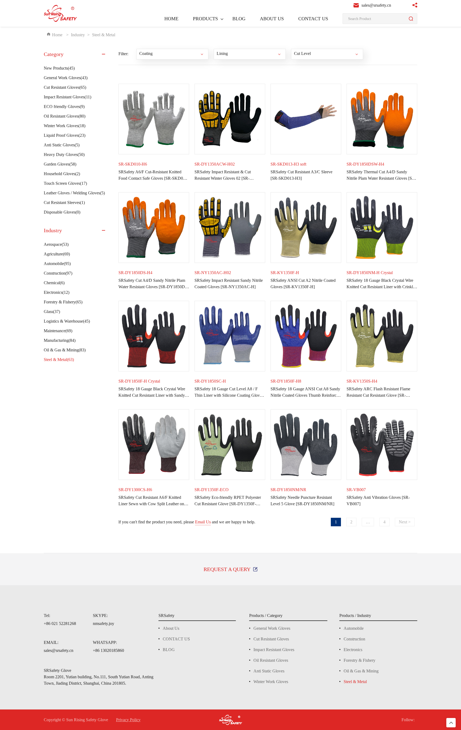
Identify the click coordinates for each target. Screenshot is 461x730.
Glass (52, 311)
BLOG (238, 18)
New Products (59, 68)
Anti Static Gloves (62, 145)
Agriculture (57, 254)
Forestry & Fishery (63, 302)
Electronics (56, 292)
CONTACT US (313, 18)
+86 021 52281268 (60, 623)
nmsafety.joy (103, 623)
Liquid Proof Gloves (64, 135)
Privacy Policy (128, 720)
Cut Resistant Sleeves (64, 202)
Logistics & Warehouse (67, 321)
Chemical (54, 282)
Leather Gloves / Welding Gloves (74, 193)
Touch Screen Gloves (65, 183)
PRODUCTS (205, 18)
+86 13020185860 (108, 650)
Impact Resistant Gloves (67, 97)
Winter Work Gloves (64, 125)
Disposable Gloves (62, 212)
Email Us (203, 522)
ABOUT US (272, 18)
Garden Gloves (60, 164)
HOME (171, 18)
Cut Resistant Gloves (65, 87)
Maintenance (58, 330)
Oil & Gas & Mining (65, 350)
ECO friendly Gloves (64, 106)
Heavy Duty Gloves (64, 154)
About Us (171, 628)
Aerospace (56, 244)
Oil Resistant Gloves (64, 116)
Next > (405, 522)
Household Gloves (62, 173)
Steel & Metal (59, 359)
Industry (78, 35)
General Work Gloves (66, 77)
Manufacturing (59, 340)
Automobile (57, 263)
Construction (58, 273)
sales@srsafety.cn (58, 650)
